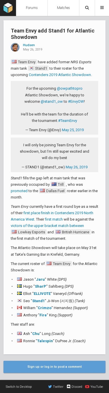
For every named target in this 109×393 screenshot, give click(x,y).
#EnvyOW (76, 101)
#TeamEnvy (67, 120)
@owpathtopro (70, 88)
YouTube (96, 387)
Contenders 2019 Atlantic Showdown (60, 75)
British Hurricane (75, 232)
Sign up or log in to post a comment (55, 367)
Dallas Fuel (55, 191)
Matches (63, 8)
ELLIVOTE (42, 293)
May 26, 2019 (76, 167)
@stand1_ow (52, 101)
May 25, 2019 (73, 130)
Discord (77, 387)
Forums (32, 8)
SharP (40, 286)
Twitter (58, 387)
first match (54, 219)
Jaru (40, 279)
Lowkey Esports (31, 232)
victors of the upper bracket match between (47, 225)
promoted (19, 191)
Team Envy (26, 62)
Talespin (45, 341)
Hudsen (29, 45)
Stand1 (40, 68)
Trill (60, 184)
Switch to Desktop (19, 386)
